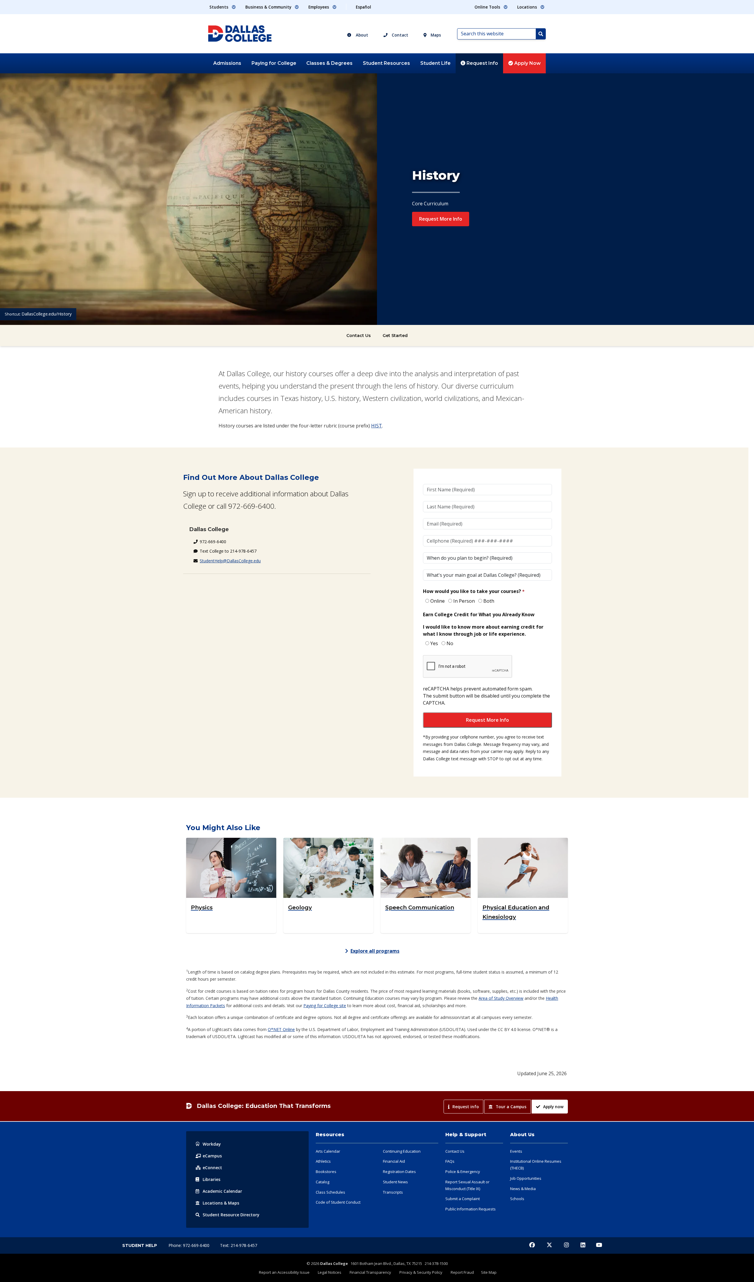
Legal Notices (329, 1272)
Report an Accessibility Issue (284, 1272)
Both (488, 601)
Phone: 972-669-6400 (189, 1245)
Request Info (481, 63)
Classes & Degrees (329, 63)
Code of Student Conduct (338, 1202)
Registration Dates (399, 1171)
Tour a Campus (511, 1106)
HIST (376, 425)
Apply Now (527, 63)
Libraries (211, 1179)
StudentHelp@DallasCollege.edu (230, 561)
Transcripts (393, 1192)
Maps (435, 35)
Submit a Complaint (462, 1198)
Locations (221, 1203)
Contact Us (358, 335)
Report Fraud (462, 1272)
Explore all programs (374, 951)
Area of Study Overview (501, 998)
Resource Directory (231, 1214)
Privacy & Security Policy (420, 1272)
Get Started (395, 335)
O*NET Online (281, 1029)
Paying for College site (324, 1005)
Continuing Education (402, 1151)
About (361, 35)
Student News (395, 1181)
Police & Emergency (462, 1171)
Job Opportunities (525, 1178)
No (450, 643)
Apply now (553, 1106)
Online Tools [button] (487, 7)
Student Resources (386, 63)
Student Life (435, 63)
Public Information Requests (470, 1209)
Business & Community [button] (268, 7)
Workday (212, 1144)
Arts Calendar (328, 1151)
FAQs (449, 1161)
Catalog (322, 1181)
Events (516, 1151)
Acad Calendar (222, 1191)
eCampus (212, 1156)
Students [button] (219, 7)
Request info (465, 1106)
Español (363, 7)
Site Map (489, 1272)
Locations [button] (527, 7)
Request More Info (440, 219)
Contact (399, 35)
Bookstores (326, 1171)
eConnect (212, 1167)
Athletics (323, 1161)
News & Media (523, 1188)
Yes (434, 643)
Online (437, 601)
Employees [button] (319, 7)
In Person (464, 601)
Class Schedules (330, 1192)
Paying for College (274, 63)
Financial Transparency (370, 1272)
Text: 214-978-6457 (238, 1245)
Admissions (227, 63)
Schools (517, 1198)
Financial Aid (394, 1161)
